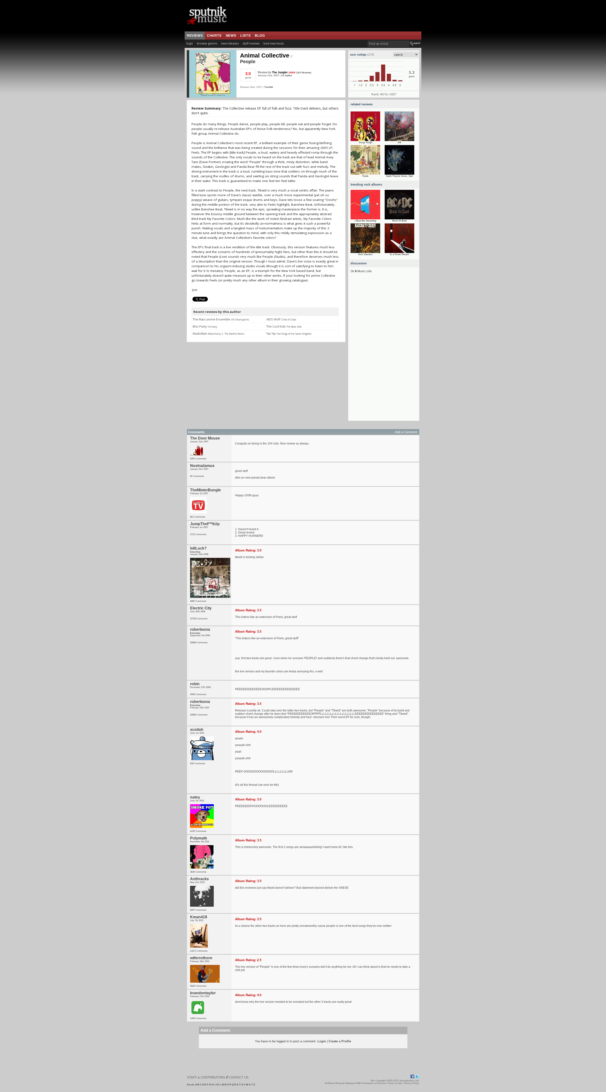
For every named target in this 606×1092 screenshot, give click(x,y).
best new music (273, 43)
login (189, 43)
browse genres (207, 43)
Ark (399, 142)
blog (260, 35)
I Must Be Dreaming (365, 220)
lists (245, 35)
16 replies (286, 75)
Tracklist (268, 87)
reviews (195, 35)
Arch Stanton (365, 254)
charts (214, 35)
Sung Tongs (365, 142)
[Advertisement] (383, 350)
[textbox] (388, 44)
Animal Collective (264, 55)
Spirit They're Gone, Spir (399, 176)
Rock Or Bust (399, 220)
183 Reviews (304, 72)
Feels (365, 176)
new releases (230, 43)
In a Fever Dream (399, 254)
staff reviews (251, 43)
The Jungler (280, 72)
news (231, 35)
